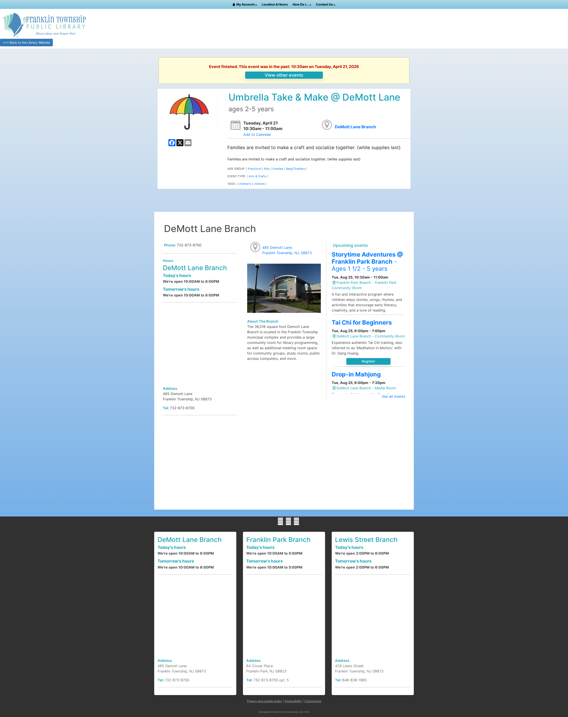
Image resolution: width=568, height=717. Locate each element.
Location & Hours (275, 4)
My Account (245, 4)
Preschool (254, 168)
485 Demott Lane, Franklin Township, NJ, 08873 (287, 250)
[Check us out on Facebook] (280, 521)
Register (368, 361)
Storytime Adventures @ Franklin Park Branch (367, 261)
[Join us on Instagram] (296, 521)
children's (245, 183)
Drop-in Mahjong (356, 374)
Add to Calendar (257, 134)
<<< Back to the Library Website (26, 42)
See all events (393, 396)
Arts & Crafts (257, 176)
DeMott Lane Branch (355, 126)
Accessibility (293, 701)
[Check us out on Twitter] (288, 521)
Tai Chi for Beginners (362, 322)
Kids (267, 168)
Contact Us (324, 4)
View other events (284, 75)
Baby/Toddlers (295, 168)
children (259, 183)
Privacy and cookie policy (264, 701)
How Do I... (301, 4)
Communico (312, 701)
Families (277, 168)
